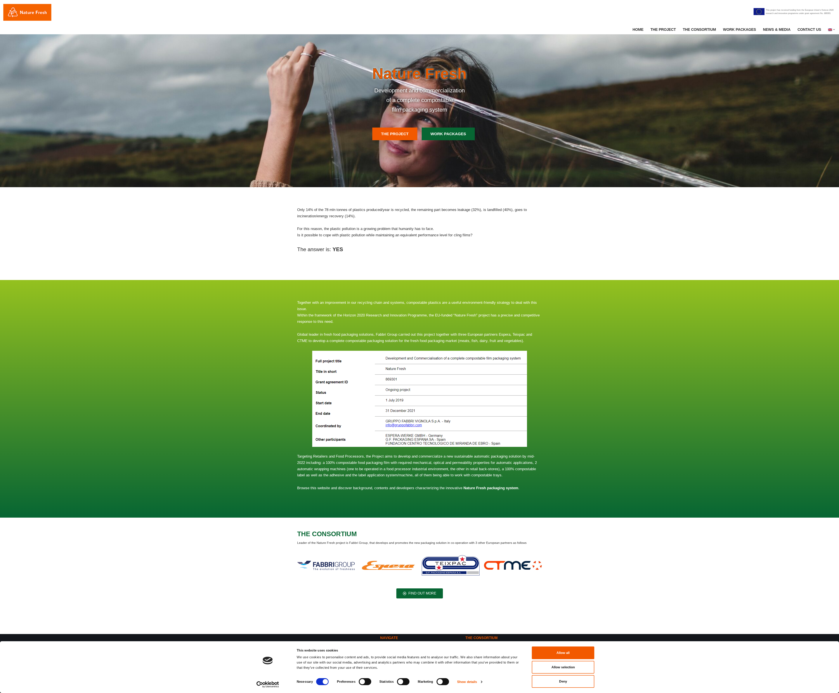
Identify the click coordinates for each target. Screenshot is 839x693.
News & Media (776, 30)
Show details (467, 682)
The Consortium (699, 30)
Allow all (563, 653)
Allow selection (563, 667)
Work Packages (739, 30)
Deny (563, 681)
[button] (834, 30)
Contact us (809, 30)
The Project (663, 30)
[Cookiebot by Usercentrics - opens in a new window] (268, 684)
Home (638, 30)
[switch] (365, 681)
